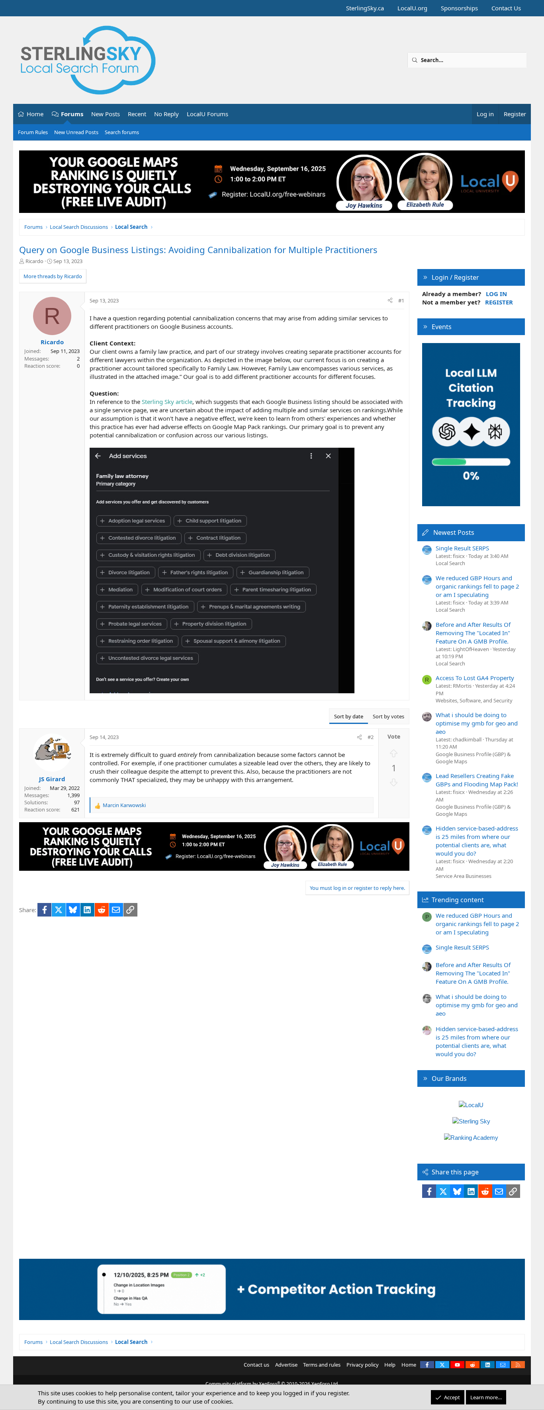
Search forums (122, 132)
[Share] (390, 300)
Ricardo (34, 261)
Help (389, 1364)
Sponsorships (459, 8)
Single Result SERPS (462, 548)
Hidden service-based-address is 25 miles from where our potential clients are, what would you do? (477, 840)
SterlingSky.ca (365, 8)
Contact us (256, 1364)
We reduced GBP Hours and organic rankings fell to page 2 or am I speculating (477, 586)
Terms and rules (321, 1364)
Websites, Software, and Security (474, 700)
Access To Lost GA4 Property (475, 678)
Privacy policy (362, 1364)
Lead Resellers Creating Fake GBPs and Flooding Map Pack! (477, 780)
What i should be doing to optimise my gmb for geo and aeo (477, 723)
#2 (371, 737)
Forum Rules (33, 132)
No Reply (166, 114)
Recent (137, 114)
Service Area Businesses (463, 876)
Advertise (286, 1364)
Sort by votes (388, 716)
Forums (72, 114)
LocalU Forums (207, 114)
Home (35, 114)
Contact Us (506, 8)
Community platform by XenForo (272, 1384)
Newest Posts (453, 532)
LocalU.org (412, 8)
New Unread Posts (76, 132)
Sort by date (348, 716)
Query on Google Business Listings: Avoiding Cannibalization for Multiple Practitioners (198, 249)
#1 (401, 300)
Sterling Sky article (167, 402)
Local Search (450, 563)
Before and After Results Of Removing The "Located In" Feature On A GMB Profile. (473, 632)
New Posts (105, 114)
